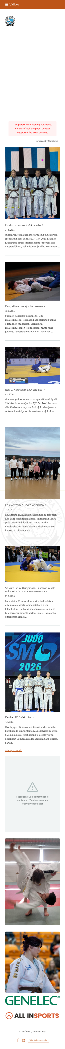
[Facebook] (18, 1040)
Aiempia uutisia (13, 750)
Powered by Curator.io (47, 141)
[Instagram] (24, 1040)
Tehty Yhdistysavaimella (38, 1040)
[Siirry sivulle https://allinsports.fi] (32, 1016)
